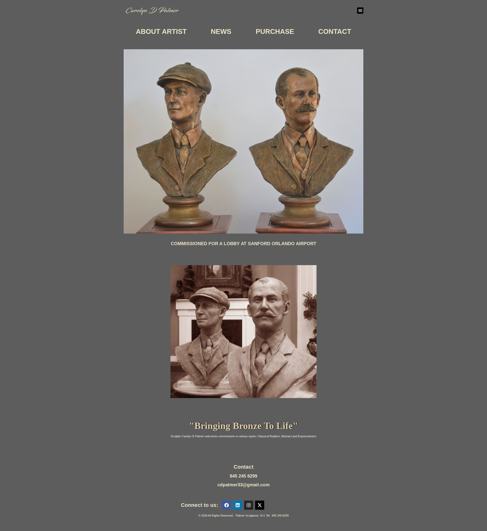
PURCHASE (275, 31)
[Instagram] (248, 505)
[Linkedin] (237, 505)
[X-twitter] (259, 505)
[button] (360, 10)
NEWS (221, 31)
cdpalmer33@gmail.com (243, 484)
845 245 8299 (243, 476)
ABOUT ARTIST (161, 31)
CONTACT (334, 31)
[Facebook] (226, 505)
